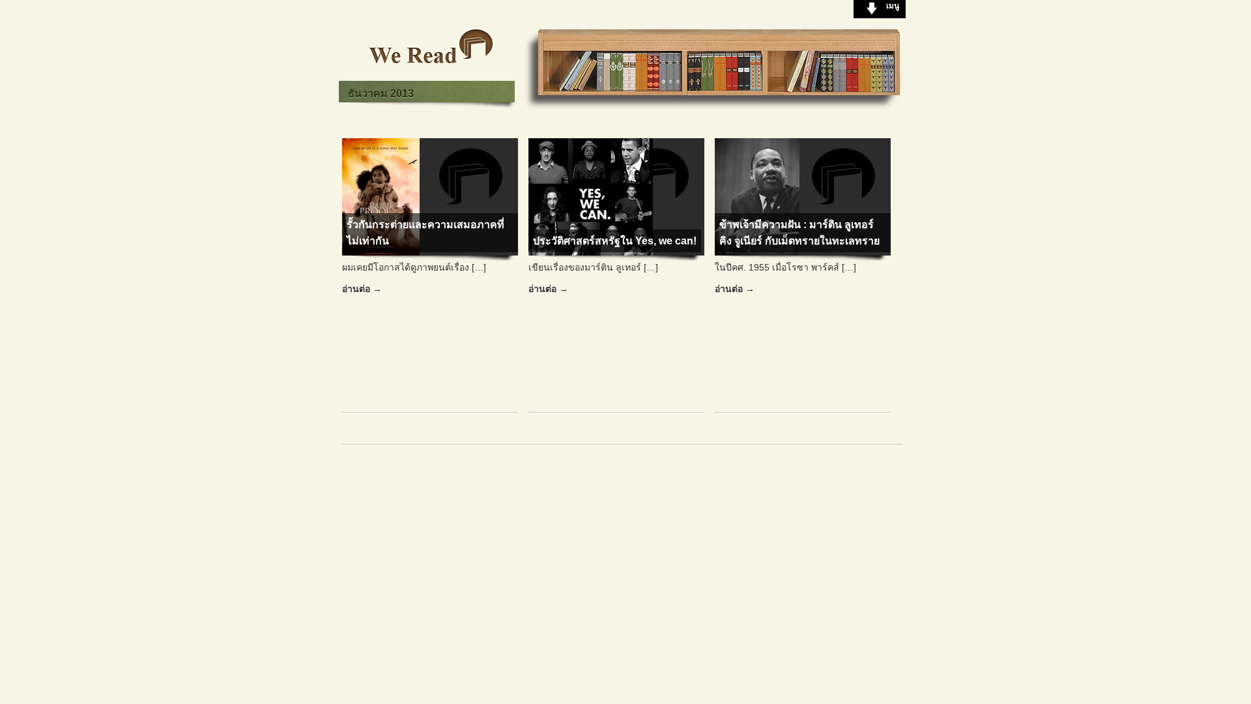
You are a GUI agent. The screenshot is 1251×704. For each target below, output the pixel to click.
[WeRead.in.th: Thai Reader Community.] (431, 67)
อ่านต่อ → (362, 289)
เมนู (892, 5)
